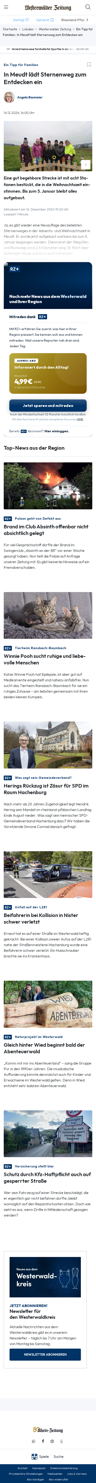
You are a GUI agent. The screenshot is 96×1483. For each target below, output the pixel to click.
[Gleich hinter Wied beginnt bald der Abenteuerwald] (48, 1003)
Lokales (28, 29)
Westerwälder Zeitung (55, 29)
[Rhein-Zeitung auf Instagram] (52, 1441)
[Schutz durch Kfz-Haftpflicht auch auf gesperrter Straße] (48, 1133)
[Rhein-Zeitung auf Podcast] (61, 1441)
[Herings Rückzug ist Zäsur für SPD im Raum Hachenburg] (48, 744)
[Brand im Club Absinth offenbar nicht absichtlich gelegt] (48, 485)
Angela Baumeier (30, 97)
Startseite (10, 29)
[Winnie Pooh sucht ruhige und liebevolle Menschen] (48, 615)
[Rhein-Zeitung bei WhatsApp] (33, 1441)
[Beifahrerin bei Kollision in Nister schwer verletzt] (48, 874)
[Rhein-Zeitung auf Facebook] (43, 1441)
